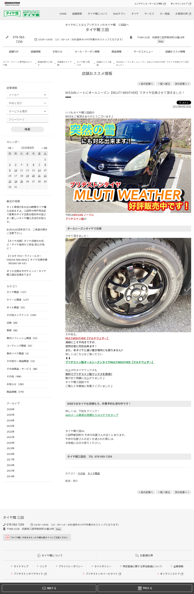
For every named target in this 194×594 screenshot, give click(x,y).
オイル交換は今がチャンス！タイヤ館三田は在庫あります (26, 273)
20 (33, 175)
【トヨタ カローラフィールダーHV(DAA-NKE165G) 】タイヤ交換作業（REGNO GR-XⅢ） (27, 259)
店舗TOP (14, 51)
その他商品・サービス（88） (23, 369)
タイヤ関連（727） (17, 292)
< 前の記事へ (146, 83)
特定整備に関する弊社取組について (142, 566)
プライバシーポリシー (70, 566)
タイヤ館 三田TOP (83, 63)
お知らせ (58, 51)
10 (15, 170)
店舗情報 (36, 51)
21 (39, 175)
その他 (81, 473)
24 (15, 181)
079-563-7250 (19, 39)
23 (10, 181)
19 (27, 175)
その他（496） (15, 376)
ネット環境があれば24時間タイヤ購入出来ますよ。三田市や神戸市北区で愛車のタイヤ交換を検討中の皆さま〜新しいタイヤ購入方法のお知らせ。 (26, 214)
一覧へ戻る (164, 83)
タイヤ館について (97, 13)
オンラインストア (179, 3)
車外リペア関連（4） (18, 353)
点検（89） (13, 322)
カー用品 (165, 13)
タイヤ (135, 13)
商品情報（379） (16, 391)
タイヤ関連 (94, 473)
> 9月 (44, 148)
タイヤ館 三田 (97, 29)
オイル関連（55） (17, 307)
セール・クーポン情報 (87, 51)
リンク (43, 566)
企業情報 (178, 566)
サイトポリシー (102, 566)
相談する (51, 588)
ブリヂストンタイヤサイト (28, 573)
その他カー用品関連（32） (21, 361)
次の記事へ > (182, 83)
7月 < (10, 148)
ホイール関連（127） (18, 299)
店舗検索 (77, 13)
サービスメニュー (143, 51)
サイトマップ (21, 566)
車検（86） (13, 330)
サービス (149, 13)
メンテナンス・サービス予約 (148, 3)
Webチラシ (119, 13)
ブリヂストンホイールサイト (102, 573)
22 (45, 175)
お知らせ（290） (16, 384)
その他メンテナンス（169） (22, 315)
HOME (63, 13)
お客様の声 (181, 13)
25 (21, 181)
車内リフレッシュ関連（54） (23, 338)
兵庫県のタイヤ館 (64, 63)
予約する (147, 588)
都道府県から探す (45, 63)
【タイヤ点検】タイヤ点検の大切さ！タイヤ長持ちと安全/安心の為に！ (26, 244)
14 (39, 170)
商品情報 (116, 51)
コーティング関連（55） (20, 345)
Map (161, 41)
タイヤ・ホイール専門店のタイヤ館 (17, 63)
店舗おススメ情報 (175, 51)
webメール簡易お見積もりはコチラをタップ (91, 415)
